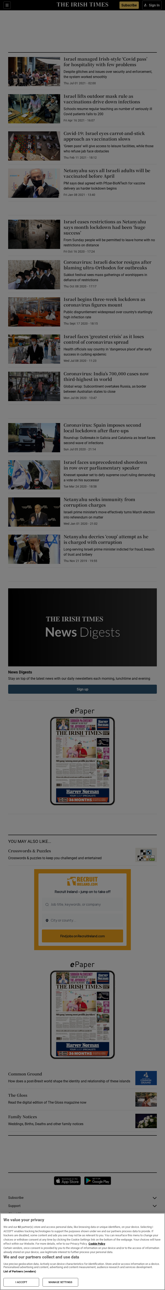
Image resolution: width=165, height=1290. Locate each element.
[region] (82, 1251)
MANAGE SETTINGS (60, 1282)
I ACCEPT (21, 1282)
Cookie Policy (97, 1243)
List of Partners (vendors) (19, 1271)
